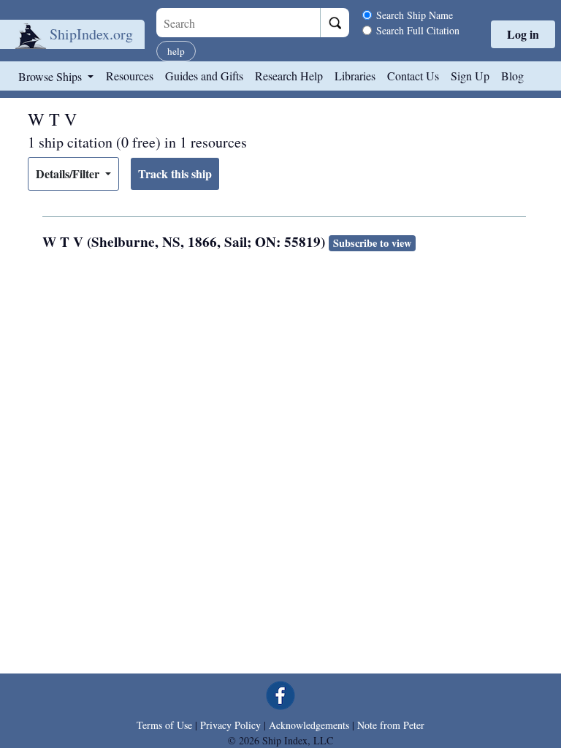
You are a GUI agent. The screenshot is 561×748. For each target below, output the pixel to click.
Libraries (355, 75)
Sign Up (470, 75)
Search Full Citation (417, 30)
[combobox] (238, 22)
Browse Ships (51, 76)
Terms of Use (164, 725)
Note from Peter (390, 725)
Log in (523, 34)
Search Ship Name (414, 15)
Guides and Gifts (204, 75)
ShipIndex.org (91, 34)
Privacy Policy (230, 725)
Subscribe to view (372, 243)
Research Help (289, 75)
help (176, 51)
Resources (129, 75)
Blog (512, 75)
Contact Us (413, 75)
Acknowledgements (309, 725)
